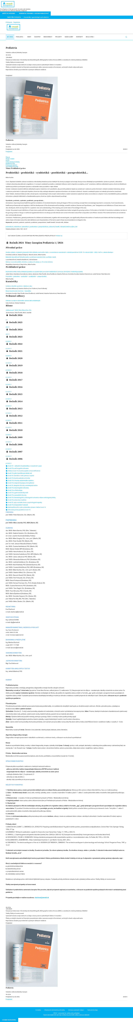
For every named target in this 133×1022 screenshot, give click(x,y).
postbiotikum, (34, 226)
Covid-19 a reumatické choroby (16, 495)
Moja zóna (90, 37)
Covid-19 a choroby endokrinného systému (20, 480)
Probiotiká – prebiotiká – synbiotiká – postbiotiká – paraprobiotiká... (26, 276)
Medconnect (48, 37)
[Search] (126, 37)
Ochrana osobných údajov (76, 1010)
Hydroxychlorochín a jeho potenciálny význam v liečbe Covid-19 (26, 507)
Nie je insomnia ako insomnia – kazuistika (18, 291)
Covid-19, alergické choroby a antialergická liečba (22, 485)
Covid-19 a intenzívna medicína (16, 500)
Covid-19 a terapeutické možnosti (17, 505)
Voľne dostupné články (13, 162)
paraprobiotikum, (43, 226)
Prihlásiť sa (59, 235)
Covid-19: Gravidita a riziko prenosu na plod (20, 475)
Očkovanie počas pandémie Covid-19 (18, 510)
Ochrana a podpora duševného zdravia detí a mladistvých (23, 300)
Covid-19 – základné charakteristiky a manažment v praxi (24, 466)
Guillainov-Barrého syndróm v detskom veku (19, 286)
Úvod (11, 37)
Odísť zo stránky (8, 13)
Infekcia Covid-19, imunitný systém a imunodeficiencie (23, 471)
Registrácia (16, 22)
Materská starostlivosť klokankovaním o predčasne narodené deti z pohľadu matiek (31, 257)
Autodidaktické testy (12, 166)
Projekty (58, 37)
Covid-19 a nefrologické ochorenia (17, 468)
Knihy (29, 37)
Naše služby (69, 37)
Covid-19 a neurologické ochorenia (18, 488)
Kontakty (79, 37)
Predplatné (9, 151)
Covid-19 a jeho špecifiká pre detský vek (19, 473)
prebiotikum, (18, 226)
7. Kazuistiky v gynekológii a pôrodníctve (36, 17)
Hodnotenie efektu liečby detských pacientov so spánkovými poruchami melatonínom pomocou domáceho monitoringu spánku (44, 271)
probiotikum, (10, 226)
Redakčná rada (10, 163)
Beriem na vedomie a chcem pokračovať (34, 13)
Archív (7, 160)
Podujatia (19, 37)
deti (76, 226)
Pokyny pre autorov (11, 165)
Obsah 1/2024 (10, 159)
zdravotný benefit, (54, 226)
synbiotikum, (26, 226)
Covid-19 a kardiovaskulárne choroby (18, 478)
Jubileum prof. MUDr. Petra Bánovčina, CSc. (19, 310)
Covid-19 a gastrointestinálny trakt (17, 492)
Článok (8, 157)
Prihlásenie (9, 22)
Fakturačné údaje (92, 1010)
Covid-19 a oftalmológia (14, 490)
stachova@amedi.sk (42, 897)
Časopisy (37, 37)
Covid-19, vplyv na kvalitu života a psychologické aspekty (24, 502)
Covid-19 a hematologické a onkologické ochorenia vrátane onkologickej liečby (31, 497)
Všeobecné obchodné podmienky (54, 1010)
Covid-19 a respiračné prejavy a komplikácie (20, 483)
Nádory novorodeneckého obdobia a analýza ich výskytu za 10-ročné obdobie (29, 262)
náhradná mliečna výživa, (67, 226)
